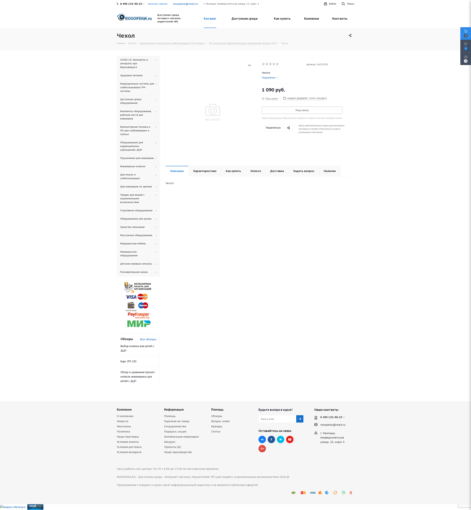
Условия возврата (129, 452)
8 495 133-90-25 (331, 417)
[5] (277, 64)
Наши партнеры (128, 436)
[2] (267, 64)
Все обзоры (148, 339)
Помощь (170, 416)
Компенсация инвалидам (181, 436)
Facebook (271, 439)
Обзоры (216, 416)
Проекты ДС (172, 447)
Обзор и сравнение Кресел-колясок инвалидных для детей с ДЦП (138, 377)
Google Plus (262, 448)
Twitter (280, 439)
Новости (122, 421)
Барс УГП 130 (128, 361)
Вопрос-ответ (220, 421)
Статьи (215, 431)
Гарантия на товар (176, 421)
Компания (124, 409)
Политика (123, 431)
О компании (125, 416)
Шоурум (169, 441)
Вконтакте (262, 439)
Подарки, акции (175, 431)
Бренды (216, 426)
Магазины (124, 426)
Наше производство (178, 452)
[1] (263, 64)
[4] (274, 64)
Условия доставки (129, 447)
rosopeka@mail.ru (185, 4)
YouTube (289, 439)
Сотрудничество (175, 426)
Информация (174, 409)
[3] (270, 64)
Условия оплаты (128, 441)
